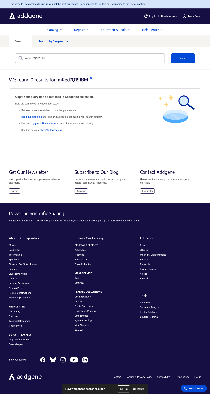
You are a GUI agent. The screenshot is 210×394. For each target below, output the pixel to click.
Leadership (14, 250)
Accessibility (163, 377)
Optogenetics (81, 315)
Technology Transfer (19, 297)
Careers (13, 278)
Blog (142, 245)
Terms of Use (182, 377)
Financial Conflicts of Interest (24, 264)
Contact (117, 377)
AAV (77, 278)
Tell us (124, 388)
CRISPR (78, 301)
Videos (143, 273)
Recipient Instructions (20, 293)
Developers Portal (149, 316)
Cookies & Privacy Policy (139, 377)
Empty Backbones (84, 306)
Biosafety (14, 269)
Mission (13, 245)
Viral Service (15, 325)
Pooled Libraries (83, 264)
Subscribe (81, 191)
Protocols (145, 264)
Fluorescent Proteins (85, 311)
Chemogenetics (83, 296)
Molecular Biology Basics (153, 254)
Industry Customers (19, 283)
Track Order (194, 16)
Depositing (14, 311)
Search (20, 41)
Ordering (13, 316)
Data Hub (145, 302)
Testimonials (15, 254)
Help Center (150, 30)
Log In (152, 16)
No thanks (138, 388)
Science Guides (148, 269)
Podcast (144, 259)
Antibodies (80, 250)
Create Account (169, 16)
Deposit (79, 30)
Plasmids (79, 254)
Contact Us (147, 191)
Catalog (52, 30)
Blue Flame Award (18, 273)
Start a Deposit (16, 344)
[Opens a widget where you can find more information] (194, 388)
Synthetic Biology (83, 320)
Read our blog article (32, 116)
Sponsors (14, 259)
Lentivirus (80, 283)
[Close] (198, 4)
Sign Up (14, 191)
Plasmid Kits (81, 259)
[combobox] (94, 58)
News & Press (16, 288)
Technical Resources (19, 321)
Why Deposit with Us (19, 339)
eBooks (144, 250)
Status (197, 377)
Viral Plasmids (82, 325)
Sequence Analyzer (150, 307)
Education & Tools (113, 30)
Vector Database (148, 312)
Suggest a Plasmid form (43, 123)
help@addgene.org (51, 130)
